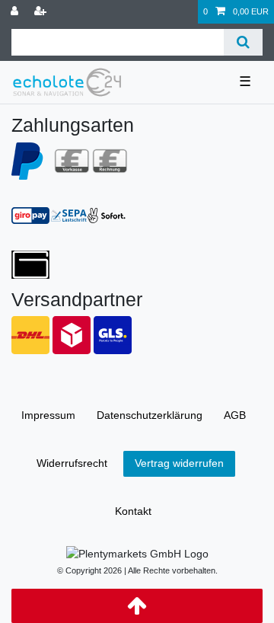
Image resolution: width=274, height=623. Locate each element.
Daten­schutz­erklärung (149, 415)
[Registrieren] (42, 12)
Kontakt (133, 511)
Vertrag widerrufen (179, 463)
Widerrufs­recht (72, 463)
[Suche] (243, 42)
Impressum (48, 415)
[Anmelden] (16, 12)
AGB (235, 415)
